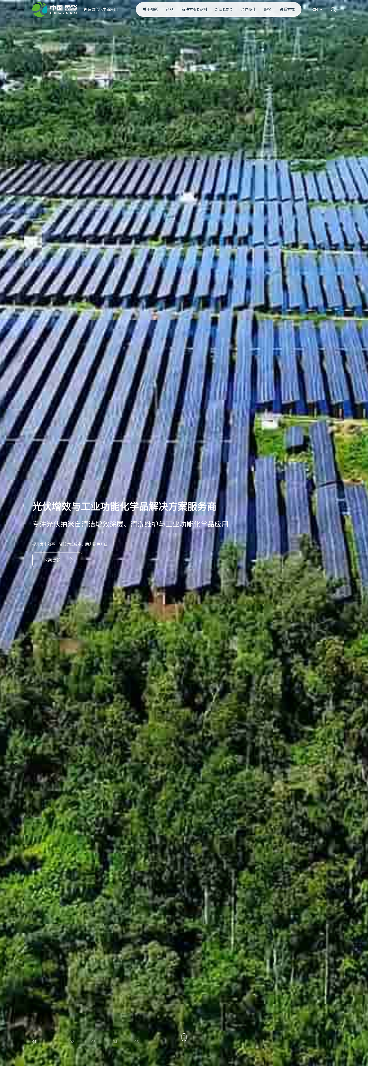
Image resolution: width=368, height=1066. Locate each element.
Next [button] (365, 533)
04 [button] (115, 1042)
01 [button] (34, 1042)
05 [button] (136, 1042)
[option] (184, 533)
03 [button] (93, 1042)
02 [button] (72, 1042)
